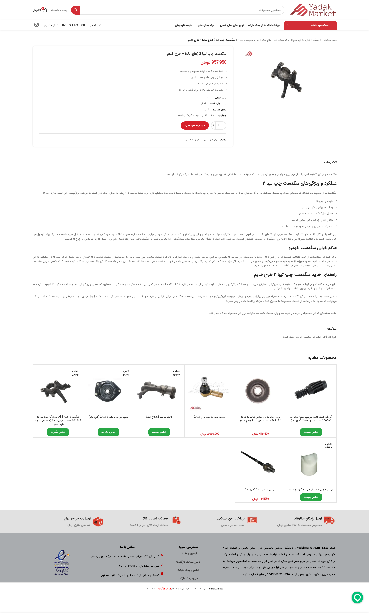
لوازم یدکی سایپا (301, 40)
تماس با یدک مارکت (188, 570)
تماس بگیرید (311, 432)
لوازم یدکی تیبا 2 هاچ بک (276, 40)
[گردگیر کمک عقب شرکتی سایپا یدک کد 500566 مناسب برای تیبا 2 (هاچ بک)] (311, 390)
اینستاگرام (49, 25)
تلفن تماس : (81, 25)
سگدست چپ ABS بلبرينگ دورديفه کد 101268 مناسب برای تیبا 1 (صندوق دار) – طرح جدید (58, 421)
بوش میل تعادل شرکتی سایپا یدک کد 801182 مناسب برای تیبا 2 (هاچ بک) (260, 419)
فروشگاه (317, 40)
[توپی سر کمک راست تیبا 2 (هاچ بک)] (108, 390)
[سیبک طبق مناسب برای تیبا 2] (210, 390)
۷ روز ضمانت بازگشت (188, 562)
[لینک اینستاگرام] (36, 25)
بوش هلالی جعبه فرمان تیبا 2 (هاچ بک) (311, 490)
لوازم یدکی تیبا (189, 139)
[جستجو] (75, 10)
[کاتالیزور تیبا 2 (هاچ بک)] (159, 390)
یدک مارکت (330, 40)
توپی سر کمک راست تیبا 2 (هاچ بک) (108, 417)
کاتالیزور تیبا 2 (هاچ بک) (159, 417)
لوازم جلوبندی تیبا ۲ (248, 40)
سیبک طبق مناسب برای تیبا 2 (210, 417)
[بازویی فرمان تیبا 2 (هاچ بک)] (260, 462)
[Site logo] (312, 10)
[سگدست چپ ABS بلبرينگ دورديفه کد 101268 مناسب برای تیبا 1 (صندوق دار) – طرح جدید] (58, 390)
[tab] (330, 160)
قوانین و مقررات (188, 553)
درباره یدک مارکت (188, 578)
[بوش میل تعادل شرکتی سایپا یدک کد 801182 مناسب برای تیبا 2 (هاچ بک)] (260, 390)
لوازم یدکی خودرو (269, 568)
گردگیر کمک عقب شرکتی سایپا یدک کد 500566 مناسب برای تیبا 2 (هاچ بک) (311, 419)
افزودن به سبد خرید (195, 125)
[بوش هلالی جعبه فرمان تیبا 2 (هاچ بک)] (311, 462)
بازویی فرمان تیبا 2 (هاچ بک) (260, 490)
